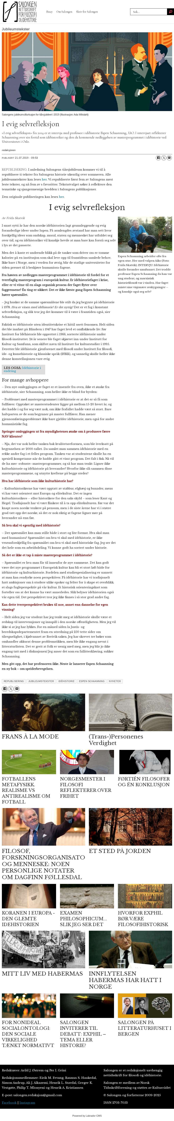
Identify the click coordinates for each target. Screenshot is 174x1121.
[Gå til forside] (20, 11)
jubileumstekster (41, 681)
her (44, 179)
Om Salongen (64, 11)
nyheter (115, 681)
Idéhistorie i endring (22, 369)
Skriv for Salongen (87, 11)
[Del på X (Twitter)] (163, 157)
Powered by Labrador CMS (87, 1115)
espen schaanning (92, 681)
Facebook (9, 1103)
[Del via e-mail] (169, 157)
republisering (14, 681)
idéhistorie (66, 681)
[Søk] (170, 11)
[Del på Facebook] (158, 157)
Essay (49, 11)
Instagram (27, 1103)
